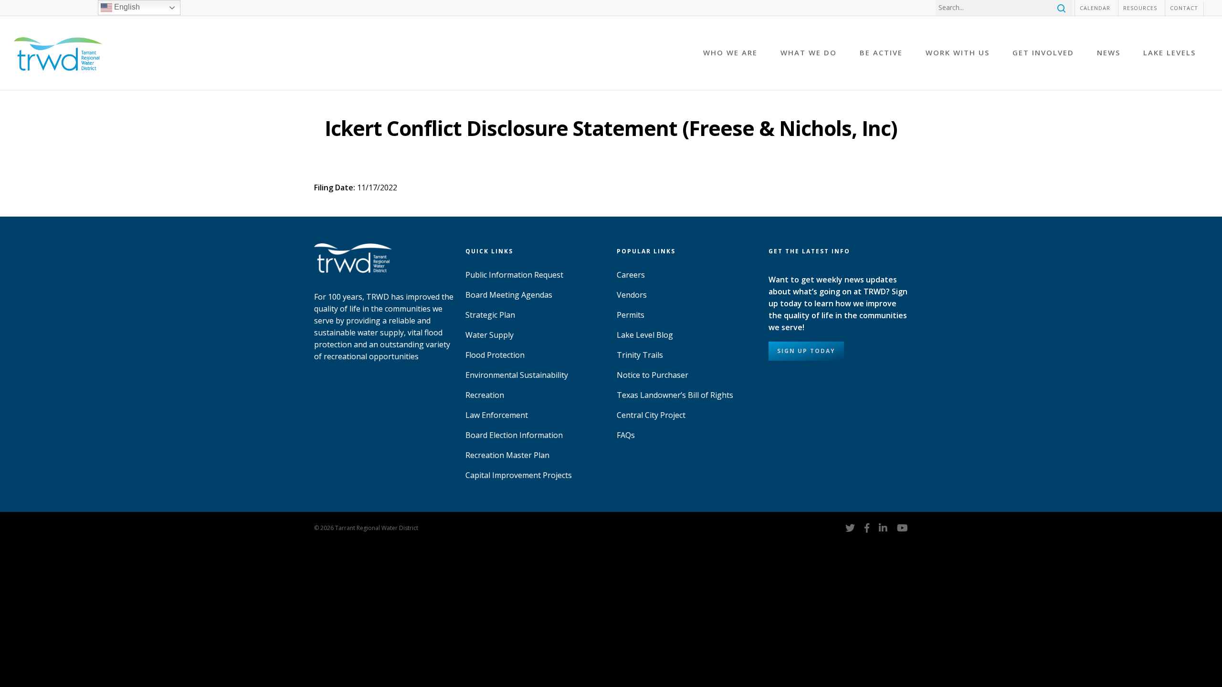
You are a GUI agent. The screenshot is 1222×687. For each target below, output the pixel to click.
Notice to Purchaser (652, 375)
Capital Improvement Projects (518, 475)
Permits (630, 315)
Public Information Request (514, 275)
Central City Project (651, 415)
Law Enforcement (496, 415)
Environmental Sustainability (516, 375)
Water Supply (489, 335)
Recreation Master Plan (507, 455)
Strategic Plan (490, 315)
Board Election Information (514, 435)
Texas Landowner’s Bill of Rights (675, 395)
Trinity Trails (640, 355)
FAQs (626, 435)
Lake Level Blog (645, 335)
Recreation (484, 395)
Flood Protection (495, 355)
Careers (631, 275)
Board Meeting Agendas (508, 295)
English (126, 7)
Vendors (632, 295)
